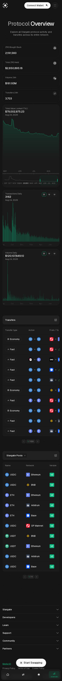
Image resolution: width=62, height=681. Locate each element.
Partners (7, 648)
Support (7, 633)
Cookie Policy (38, 668)
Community (9, 640)
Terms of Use (24, 668)
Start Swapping (33, 662)
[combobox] (15, 455)
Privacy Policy (9, 668)
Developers (9, 617)
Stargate (7, 609)
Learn (6, 625)
